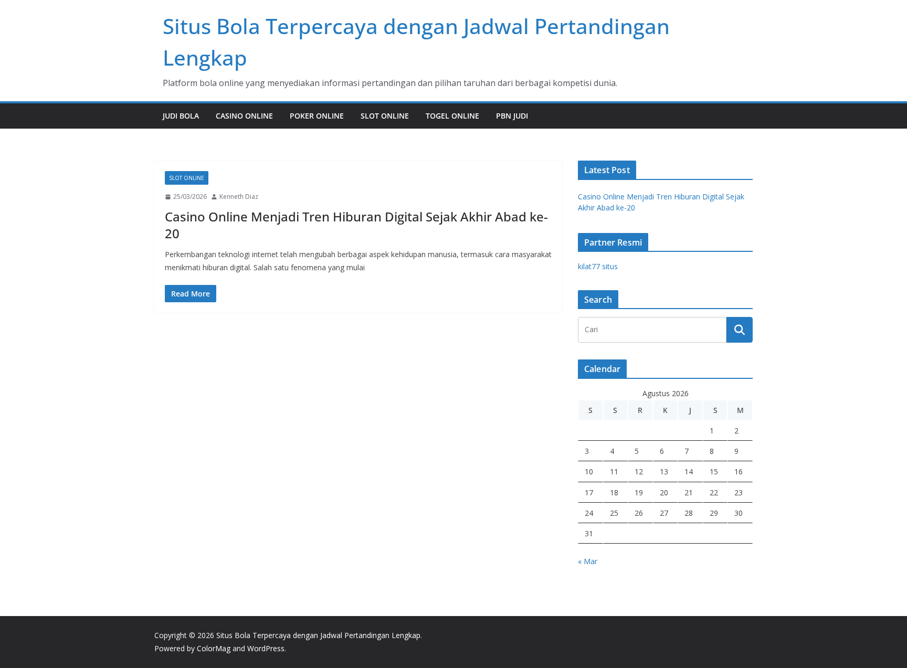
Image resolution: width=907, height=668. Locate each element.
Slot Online (385, 116)
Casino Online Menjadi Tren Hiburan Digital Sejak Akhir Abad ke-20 (356, 224)
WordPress (265, 648)
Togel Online (452, 116)
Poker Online (317, 116)
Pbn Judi (512, 116)
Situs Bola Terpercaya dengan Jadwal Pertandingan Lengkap (318, 635)
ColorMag (213, 648)
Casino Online (244, 116)
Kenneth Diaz (238, 196)
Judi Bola (181, 116)
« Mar (587, 561)
